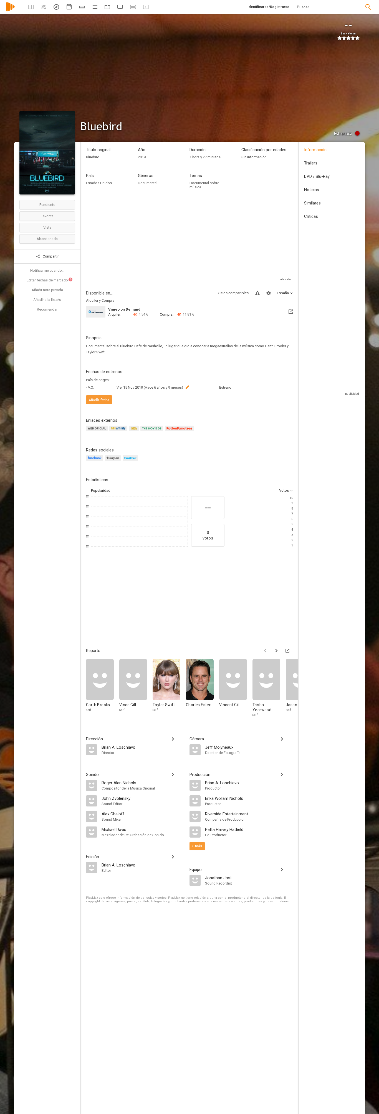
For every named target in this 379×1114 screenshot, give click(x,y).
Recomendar (47, 309)
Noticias (311, 189)
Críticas (311, 216)
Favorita (47, 216)
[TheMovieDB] (152, 431)
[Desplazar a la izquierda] (265, 650)
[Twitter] (131, 461)
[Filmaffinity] (119, 431)
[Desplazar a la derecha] (276, 650)
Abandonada (47, 239)
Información (315, 149)
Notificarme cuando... (47, 270)
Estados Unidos (99, 183)
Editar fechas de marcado (49, 280)
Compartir (50, 256)
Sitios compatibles (233, 293)
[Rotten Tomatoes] (180, 431)
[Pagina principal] (10, 10)
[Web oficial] (97, 431)
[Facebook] (95, 461)
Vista (47, 227)
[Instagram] (114, 461)
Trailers (310, 163)
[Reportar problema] (257, 293)
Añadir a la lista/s (47, 300)
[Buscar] (368, 7)
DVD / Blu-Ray (317, 176)
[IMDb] (134, 431)
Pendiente (47, 205)
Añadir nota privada (47, 290)
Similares (312, 203)
